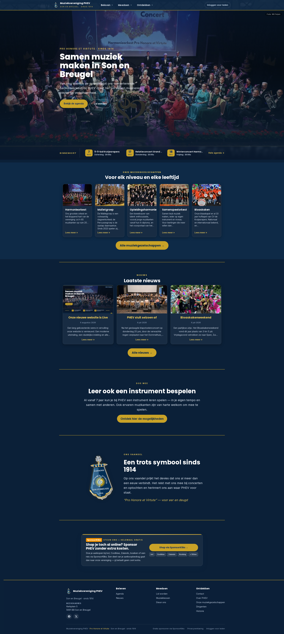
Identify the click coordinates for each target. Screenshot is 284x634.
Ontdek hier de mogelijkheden (142, 418)
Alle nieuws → (142, 353)
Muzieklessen (163, 598)
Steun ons (161, 602)
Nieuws (120, 598)
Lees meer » (88, 339)
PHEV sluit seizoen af (142, 318)
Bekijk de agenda (74, 103)
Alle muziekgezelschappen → (142, 245)
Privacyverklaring (195, 628)
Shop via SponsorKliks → (173, 547)
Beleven (105, 5)
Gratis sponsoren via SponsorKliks (168, 628)
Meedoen (123, 5)
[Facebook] (69, 616)
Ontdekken (143, 5)
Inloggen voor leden (217, 5)
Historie (200, 611)
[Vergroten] (117, 451)
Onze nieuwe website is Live (88, 318)
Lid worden (100, 103)
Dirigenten (201, 606)
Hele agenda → (216, 153)
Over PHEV (202, 598)
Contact (200, 593)
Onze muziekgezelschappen (210, 602)
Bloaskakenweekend (195, 318)
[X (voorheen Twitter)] (76, 616)
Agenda (120, 593)
